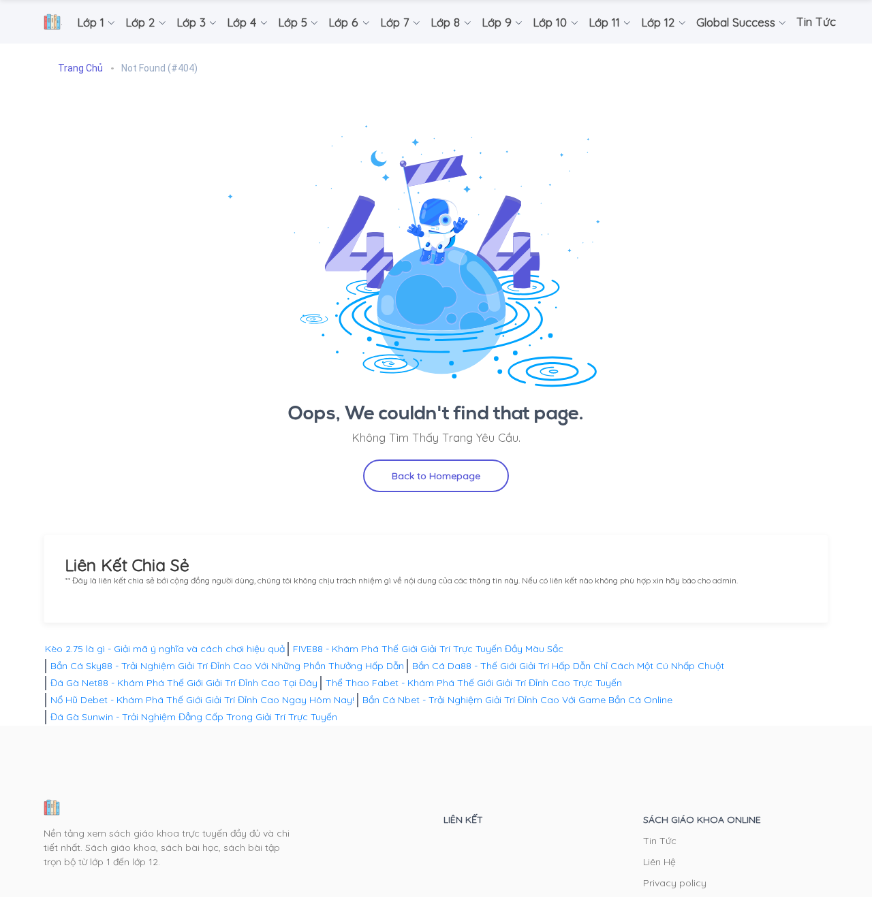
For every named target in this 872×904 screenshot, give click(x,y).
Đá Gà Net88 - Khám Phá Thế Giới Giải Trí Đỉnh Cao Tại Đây (183, 683)
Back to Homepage (436, 476)
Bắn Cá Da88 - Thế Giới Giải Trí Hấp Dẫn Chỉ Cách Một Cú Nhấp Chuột (568, 666)
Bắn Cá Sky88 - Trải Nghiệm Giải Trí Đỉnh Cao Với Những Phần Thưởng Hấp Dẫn (227, 666)
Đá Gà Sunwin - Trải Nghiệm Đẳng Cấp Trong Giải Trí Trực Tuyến (193, 717)
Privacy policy (674, 883)
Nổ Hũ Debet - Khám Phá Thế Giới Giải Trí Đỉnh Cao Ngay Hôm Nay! (202, 700)
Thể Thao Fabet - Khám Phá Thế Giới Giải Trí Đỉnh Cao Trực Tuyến (474, 683)
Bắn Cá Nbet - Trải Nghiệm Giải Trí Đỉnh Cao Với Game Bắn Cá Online (517, 700)
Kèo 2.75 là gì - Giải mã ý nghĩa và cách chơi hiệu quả (165, 649)
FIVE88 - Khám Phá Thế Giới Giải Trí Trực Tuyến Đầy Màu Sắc (428, 649)
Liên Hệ (659, 862)
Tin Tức (659, 841)
